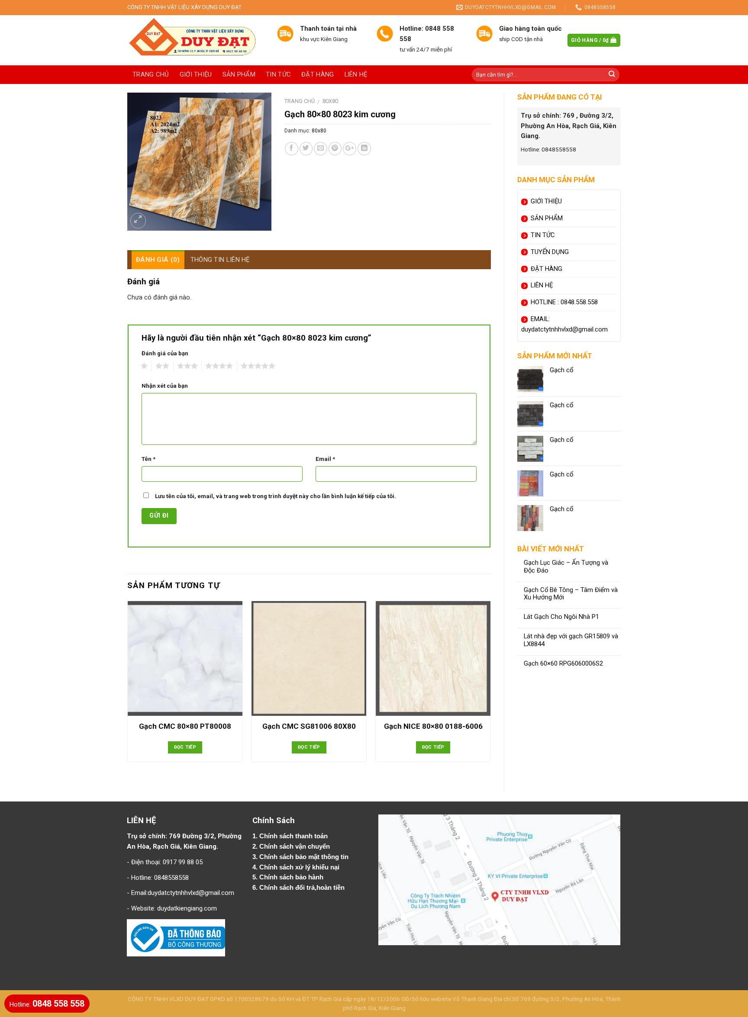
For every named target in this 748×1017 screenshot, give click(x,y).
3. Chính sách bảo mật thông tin (301, 856)
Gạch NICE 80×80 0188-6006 (433, 726)
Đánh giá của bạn (165, 353)
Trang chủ (150, 74)
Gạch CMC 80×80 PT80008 (185, 726)
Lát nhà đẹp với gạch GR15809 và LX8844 (571, 640)
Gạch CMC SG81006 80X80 (309, 726)
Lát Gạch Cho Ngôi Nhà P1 (561, 617)
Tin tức (278, 74)
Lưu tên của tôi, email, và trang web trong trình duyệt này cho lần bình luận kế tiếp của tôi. (275, 496)
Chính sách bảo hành (292, 877)
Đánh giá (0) (158, 260)
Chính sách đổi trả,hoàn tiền (302, 887)
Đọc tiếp (185, 747)
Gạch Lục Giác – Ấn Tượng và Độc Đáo (566, 566)
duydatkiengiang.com (187, 908)
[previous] (127, 689)
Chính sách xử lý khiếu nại (300, 867)
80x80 (330, 101)
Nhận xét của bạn (165, 386)
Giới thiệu (196, 74)
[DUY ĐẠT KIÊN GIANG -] (195, 40)
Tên (148, 459)
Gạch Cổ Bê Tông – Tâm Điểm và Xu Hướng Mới (571, 594)
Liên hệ (356, 74)
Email (325, 459)
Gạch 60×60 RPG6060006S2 (563, 663)
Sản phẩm (238, 74)
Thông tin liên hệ (220, 260)
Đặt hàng (317, 74)
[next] (490, 689)
